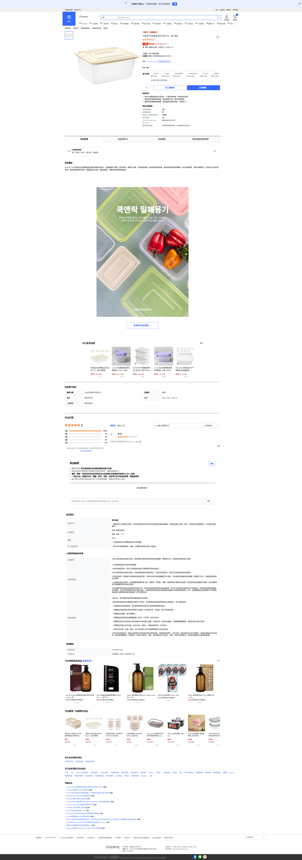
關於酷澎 (39, 837)
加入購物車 (170, 88)
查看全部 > (87, 661)
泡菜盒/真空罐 (89, 761)
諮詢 (211, 463)
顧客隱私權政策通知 (105, 837)
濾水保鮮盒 (124, 772)
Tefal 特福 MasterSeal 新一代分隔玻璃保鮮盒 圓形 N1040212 (86, 822)
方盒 (150, 776)
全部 (103, 17)
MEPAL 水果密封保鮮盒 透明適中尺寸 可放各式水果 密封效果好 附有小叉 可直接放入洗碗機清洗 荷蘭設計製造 (101, 819)
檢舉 (208, 501)
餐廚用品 (76, 28)
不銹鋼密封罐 (99, 776)
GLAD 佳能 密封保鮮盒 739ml (76, 810)
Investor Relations (51, 837)
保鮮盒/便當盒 (85, 28)
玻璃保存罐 (79, 761)
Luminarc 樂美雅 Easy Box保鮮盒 (77, 790)
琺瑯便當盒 (216, 772)
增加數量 (151, 89)
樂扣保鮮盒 (134, 772)
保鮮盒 (105, 28)
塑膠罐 (225, 772)
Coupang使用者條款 (66, 837)
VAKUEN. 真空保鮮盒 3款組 (75, 807)
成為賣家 (235, 10)
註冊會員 (222, 10)
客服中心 (228, 10)
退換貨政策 (80, 837)
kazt (72, 772)
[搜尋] (218, 17)
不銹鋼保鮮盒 (114, 772)
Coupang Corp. (158, 61)
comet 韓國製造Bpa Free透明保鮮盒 (78, 816)
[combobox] (211, 425)
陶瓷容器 (143, 772)
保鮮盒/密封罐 (96, 28)
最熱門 (113, 426)
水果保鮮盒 (166, 772)
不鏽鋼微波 (199, 772)
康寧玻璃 (208, 772)
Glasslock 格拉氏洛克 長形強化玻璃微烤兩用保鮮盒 (83, 813)
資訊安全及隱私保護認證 (141, 837)
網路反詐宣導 (168, 837)
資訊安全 (127, 837)
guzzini (232, 772)
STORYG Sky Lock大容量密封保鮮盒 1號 (80, 805)
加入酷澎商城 (156, 837)
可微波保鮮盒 (69, 761)
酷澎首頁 (68, 28)
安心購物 (118, 837)
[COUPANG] (113, 848)
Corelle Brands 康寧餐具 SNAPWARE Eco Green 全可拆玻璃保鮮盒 (88, 802)
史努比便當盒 (189, 772)
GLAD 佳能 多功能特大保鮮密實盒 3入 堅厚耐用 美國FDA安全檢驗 (88, 793)
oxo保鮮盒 (118, 776)
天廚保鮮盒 (88, 776)
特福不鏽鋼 (109, 776)
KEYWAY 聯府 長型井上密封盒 (76, 799)
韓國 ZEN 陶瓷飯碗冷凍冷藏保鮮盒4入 (79, 825)
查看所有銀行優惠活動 (159, 80)
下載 (174, 4)
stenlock (151, 772)
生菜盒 (175, 772)
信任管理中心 (91, 837)
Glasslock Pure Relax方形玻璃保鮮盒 (78, 796)
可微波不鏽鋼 (78, 776)
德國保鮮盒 (68, 776)
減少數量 (151, 86)
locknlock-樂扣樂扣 (82, 772)
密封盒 (127, 776)
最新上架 (121, 426)
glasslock (144, 776)
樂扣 (180, 772)
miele (66, 772)
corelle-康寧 (104, 772)
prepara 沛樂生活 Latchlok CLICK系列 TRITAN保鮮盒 (84, 828)
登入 (217, 10)
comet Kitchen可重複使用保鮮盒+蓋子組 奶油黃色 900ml (85, 787)
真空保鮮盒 (94, 772)
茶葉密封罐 (134, 776)
